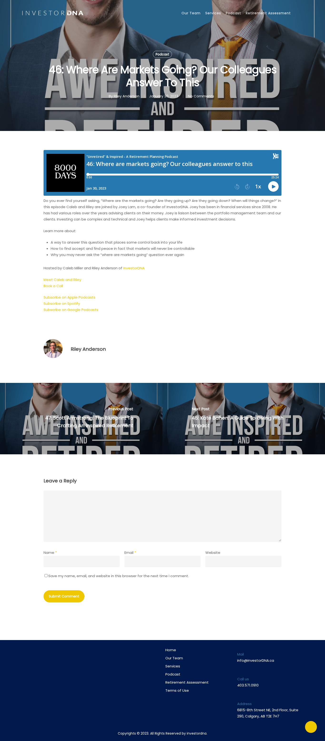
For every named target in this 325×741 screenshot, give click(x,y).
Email (130, 552)
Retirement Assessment (268, 13)
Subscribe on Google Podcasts (71, 309)
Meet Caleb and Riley (62, 279)
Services (213, 13)
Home (170, 649)
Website (212, 552)
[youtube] (55, 664)
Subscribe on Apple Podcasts (69, 297)
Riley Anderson (126, 96)
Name (50, 552)
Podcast (233, 13)
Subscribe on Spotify (62, 303)
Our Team (191, 13)
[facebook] (45, 664)
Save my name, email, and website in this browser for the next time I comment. (118, 575)
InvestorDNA (134, 267)
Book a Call (53, 285)
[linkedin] (64, 664)
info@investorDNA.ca (255, 660)
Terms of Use (177, 690)
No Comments (201, 96)
